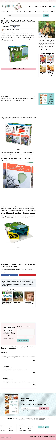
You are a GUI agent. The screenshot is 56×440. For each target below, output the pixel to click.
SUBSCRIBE (44, 408)
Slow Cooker (46, 11)
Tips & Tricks (30, 426)
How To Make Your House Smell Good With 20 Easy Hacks (7, 304)
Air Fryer (52, 11)
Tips (5, 18)
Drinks (25, 11)
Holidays (3, 11)
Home (2, 18)
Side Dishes (3, 430)
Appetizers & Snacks (37, 11)
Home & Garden (22, 430)
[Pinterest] (47, 1)
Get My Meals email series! (50, 99)
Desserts (11, 430)
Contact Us (30, 430)
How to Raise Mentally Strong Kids (29, 303)
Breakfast (3, 426)
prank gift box (8, 216)
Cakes (8, 11)
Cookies (13, 11)
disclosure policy (28, 33)
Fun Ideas (44, 6)
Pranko (15, 266)
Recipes (31, 6)
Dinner (10, 428)
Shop (50, 6)
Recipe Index (21, 426)
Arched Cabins (16, 302)
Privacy (10, 437)
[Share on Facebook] (9, 275)
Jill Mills (7, 29)
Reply (34, 360)
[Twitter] (51, 1)
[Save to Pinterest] (27, 275)
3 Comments (5, 26)
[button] (33, 6)
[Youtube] (53, 1)
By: (5, 29)
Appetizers (3, 428)
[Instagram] (49, 1)
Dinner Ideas (19, 11)
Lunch (10, 426)
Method (37, 6)
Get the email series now (9, 1)
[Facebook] (45, 1)
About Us (41, 1)
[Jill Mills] (3, 29)
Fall (30, 11)
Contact (6, 437)
